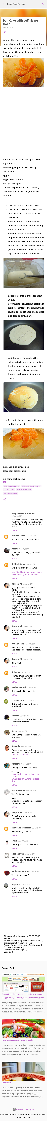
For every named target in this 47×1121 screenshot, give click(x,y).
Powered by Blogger (25, 1109)
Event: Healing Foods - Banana (25, 574)
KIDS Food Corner (24, 490)
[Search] (43, 4)
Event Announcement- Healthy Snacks (17, 1040)
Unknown (16, 672)
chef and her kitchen (21, 828)
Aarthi (15, 549)
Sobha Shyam (18, 854)
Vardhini (16, 764)
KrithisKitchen (18, 564)
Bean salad (6, 1083)
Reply (14, 530)
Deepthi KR (17, 584)
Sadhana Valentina (20, 871)
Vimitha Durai (18, 536)
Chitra (14, 731)
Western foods (10, 493)
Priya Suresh (18, 644)
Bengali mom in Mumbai (23, 513)
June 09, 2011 (17, 516)
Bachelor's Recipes (11, 486)
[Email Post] (4, 483)
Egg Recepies (9, 490)
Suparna (16, 884)
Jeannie (15, 716)
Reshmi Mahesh (19, 687)
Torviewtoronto (19, 700)
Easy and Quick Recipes (31, 486)
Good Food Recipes (16, 4)
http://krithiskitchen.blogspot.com (27, 572)
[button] (4, 32)
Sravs (14, 841)
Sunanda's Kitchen (20, 754)
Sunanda (16, 746)
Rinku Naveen (18, 790)
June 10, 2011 (26, 764)
